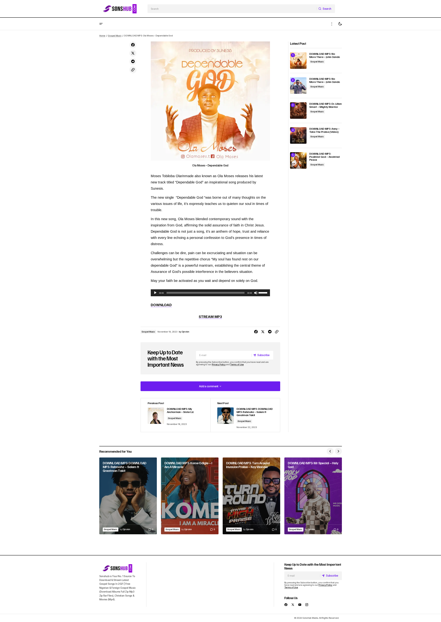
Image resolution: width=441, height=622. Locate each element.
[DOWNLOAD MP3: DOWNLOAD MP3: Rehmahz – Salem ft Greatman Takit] (245, 415)
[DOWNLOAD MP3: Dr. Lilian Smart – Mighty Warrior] (298, 110)
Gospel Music (114, 35)
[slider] (263, 292)
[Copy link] (133, 70)
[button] (101, 24)
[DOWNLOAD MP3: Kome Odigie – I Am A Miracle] (190, 495)
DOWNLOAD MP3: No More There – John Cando (324, 55)
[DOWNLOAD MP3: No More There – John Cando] (298, 60)
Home (102, 35)
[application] (210, 292)
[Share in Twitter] (133, 53)
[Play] (155, 293)
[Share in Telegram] (133, 61)
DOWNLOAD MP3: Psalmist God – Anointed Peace (324, 156)
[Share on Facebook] (133, 45)
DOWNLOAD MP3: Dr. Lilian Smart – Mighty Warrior (325, 105)
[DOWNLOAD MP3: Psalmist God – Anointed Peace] (298, 160)
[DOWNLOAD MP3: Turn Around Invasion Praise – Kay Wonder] (251, 495)
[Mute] (255, 293)
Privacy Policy (219, 364)
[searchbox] (232, 9)
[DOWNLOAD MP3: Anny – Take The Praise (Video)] (298, 135)
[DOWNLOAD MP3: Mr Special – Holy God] (313, 495)
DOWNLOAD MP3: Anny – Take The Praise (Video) (324, 130)
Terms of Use (237, 364)
